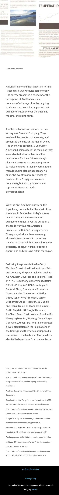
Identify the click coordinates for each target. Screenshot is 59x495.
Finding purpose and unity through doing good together (28, 437)
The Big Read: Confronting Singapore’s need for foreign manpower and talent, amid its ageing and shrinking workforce (28, 381)
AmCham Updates (15, 69)
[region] (29, 29)
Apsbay (34, 489)
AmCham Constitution (30, 469)
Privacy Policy (30, 479)
